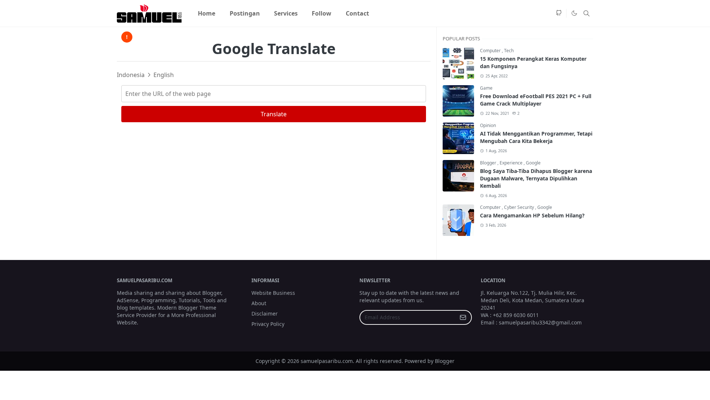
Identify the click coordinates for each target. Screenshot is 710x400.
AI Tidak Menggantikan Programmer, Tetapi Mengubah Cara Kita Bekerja (536, 137)
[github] (559, 13)
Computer (491, 50)
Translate (274, 114)
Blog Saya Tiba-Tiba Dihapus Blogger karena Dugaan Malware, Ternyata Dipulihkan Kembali (536, 178)
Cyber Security (519, 207)
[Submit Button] (463, 317)
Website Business (273, 292)
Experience (512, 163)
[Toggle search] (586, 13)
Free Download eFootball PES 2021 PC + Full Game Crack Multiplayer (535, 100)
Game (486, 88)
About (258, 303)
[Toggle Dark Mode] (574, 13)
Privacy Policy (267, 323)
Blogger (488, 163)
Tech (509, 50)
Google (533, 163)
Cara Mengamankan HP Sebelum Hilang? (532, 215)
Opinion (488, 125)
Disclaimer (264, 313)
